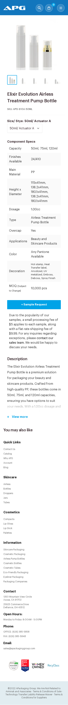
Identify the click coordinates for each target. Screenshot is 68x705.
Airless (6, 484)
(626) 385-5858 (20, 632)
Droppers (8, 493)
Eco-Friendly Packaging (15, 572)
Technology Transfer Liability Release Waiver (28, 694)
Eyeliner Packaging (13, 577)
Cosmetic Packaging (14, 554)
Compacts (8, 519)
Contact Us (9, 449)
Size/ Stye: (29, 121)
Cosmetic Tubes (11, 568)
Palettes (7, 533)
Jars (5, 498)
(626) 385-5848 (17, 636)
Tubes (6, 502)
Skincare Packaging (13, 549)
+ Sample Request (34, 304)
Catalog (7, 454)
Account (7, 463)
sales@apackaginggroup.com (19, 648)
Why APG (8, 458)
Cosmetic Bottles (12, 563)
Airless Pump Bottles (14, 559)
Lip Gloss (8, 524)
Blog (5, 467)
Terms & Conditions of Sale (47, 691)
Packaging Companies (15, 581)
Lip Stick (7, 528)
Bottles (7, 489)
